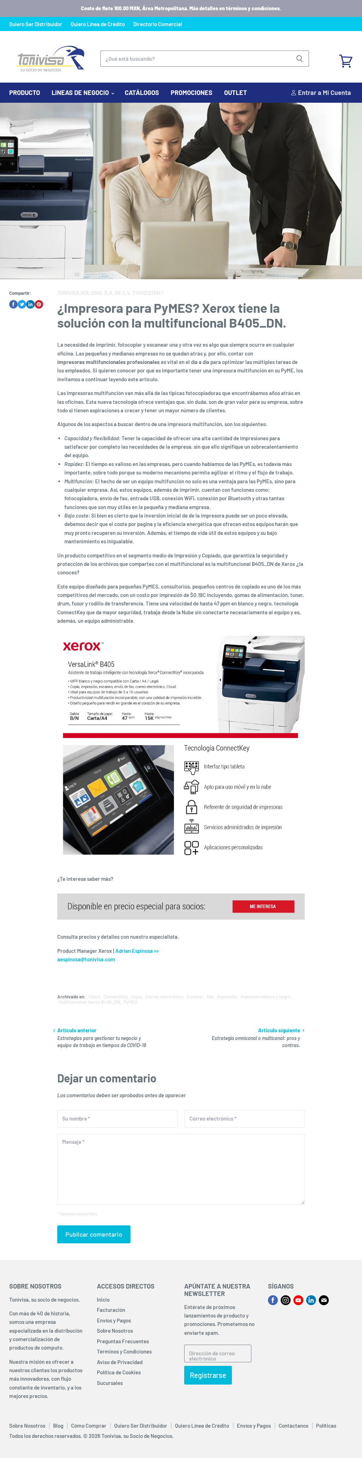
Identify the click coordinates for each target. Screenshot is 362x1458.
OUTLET (235, 92)
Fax (210, 996)
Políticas (326, 1425)
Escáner (195, 996)
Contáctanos (293, 1425)
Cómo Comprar (88, 1425)
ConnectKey (115, 996)
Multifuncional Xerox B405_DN (89, 1002)
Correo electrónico (164, 996)
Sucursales (110, 1383)
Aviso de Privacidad (119, 1362)
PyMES (131, 1002)
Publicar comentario (93, 1234)
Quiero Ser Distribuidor (35, 24)
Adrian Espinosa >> (137, 951)
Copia (136, 996)
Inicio (103, 1299)
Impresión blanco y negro (265, 996)
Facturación (111, 1310)
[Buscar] (299, 58)
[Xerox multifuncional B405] (181, 923)
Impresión (227, 996)
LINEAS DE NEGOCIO (81, 92)
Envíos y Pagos (114, 1320)
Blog (58, 1425)
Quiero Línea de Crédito (98, 24)
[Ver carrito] (345, 58)
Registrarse (208, 1375)
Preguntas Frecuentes (123, 1341)
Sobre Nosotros (115, 1330)
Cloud (94, 996)
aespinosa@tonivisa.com (86, 959)
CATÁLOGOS (142, 92)
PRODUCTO (24, 92)
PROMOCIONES (191, 92)
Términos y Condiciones (124, 1351)
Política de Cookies (119, 1372)
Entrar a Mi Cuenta (324, 92)
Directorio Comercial (157, 24)
